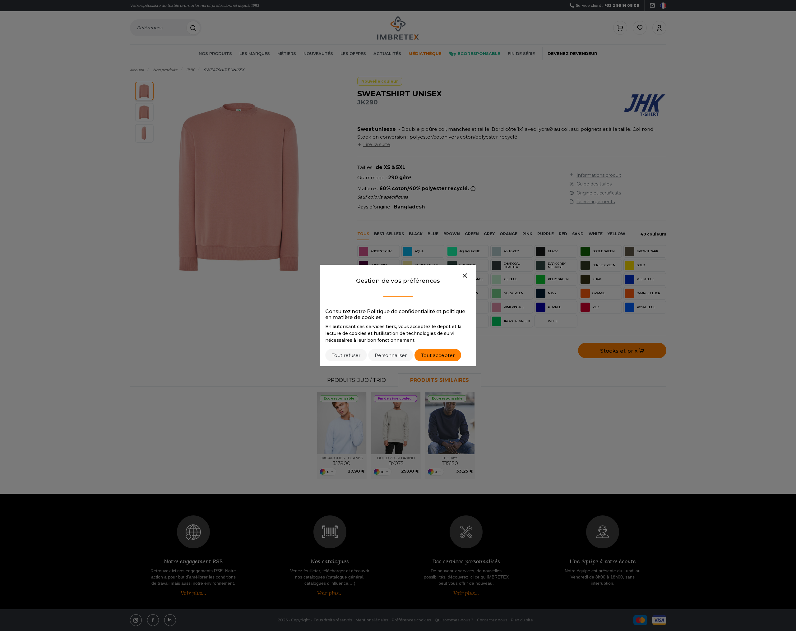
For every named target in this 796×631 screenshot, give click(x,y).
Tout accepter (438, 355)
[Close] (464, 276)
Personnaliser (391, 355)
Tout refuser (346, 355)
